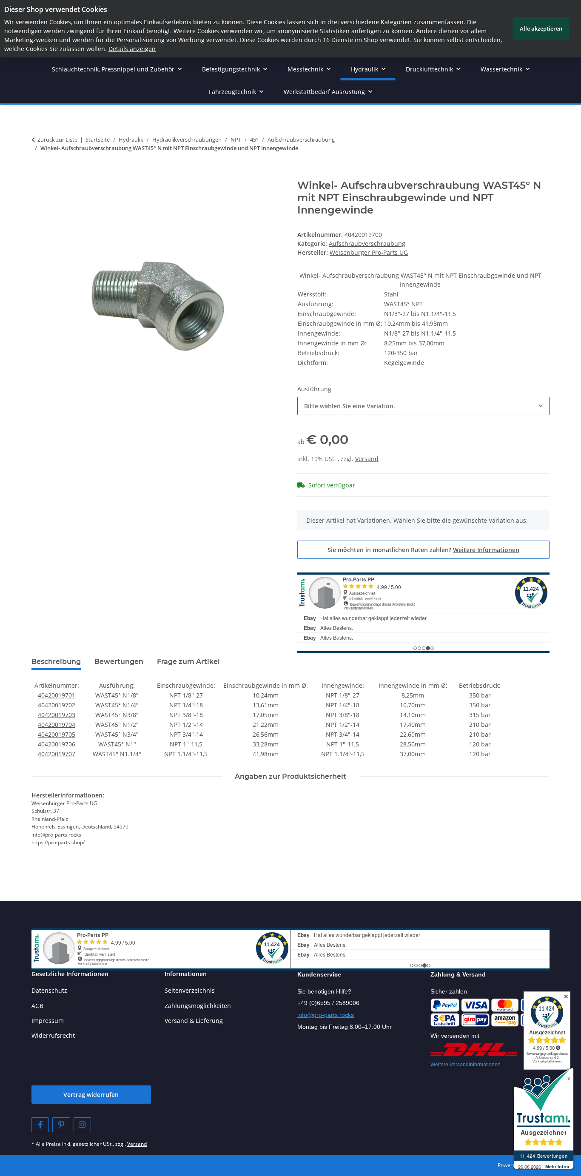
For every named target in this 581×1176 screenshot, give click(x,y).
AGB (37, 1006)
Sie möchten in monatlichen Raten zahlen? (423, 550)
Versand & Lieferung (194, 1021)
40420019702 (56, 705)
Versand (367, 459)
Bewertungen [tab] (118, 662)
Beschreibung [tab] (56, 662)
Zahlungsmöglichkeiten (198, 1006)
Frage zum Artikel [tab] (188, 662)
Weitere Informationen (486, 550)
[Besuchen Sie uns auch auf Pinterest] (61, 1124)
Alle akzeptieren (541, 28)
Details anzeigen (132, 49)
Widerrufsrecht (53, 1035)
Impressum (47, 1021)
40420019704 (56, 724)
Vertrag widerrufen (91, 1095)
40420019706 (56, 744)
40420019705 (56, 734)
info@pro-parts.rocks (325, 1014)
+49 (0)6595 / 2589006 (328, 1002)
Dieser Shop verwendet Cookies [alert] (55, 9)
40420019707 (56, 754)
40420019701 (56, 695)
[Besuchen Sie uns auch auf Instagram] (82, 1124)
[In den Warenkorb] (38, 174)
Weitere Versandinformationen (465, 1065)
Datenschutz (49, 990)
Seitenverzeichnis (190, 990)
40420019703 (56, 715)
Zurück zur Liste (57, 139)
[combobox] (423, 406)
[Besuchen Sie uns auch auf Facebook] (40, 1124)
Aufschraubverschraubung (367, 243)
